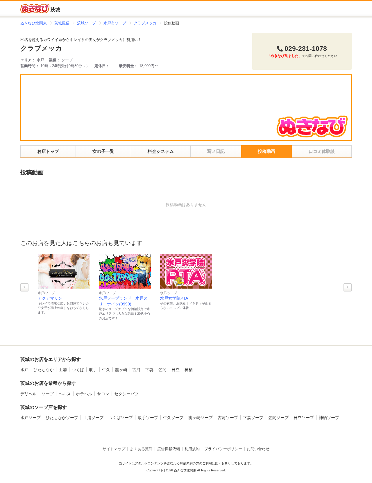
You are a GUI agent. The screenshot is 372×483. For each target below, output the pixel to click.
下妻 (149, 369)
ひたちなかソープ (62, 417)
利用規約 (192, 449)
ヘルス (65, 393)
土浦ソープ (93, 417)
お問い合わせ (258, 449)
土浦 (63, 369)
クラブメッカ (41, 48)
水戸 (24, 369)
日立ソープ (304, 417)
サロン (103, 393)
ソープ (48, 393)
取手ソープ (148, 417)
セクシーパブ (126, 393)
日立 (175, 369)
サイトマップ (114, 449)
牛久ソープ (173, 417)
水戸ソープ (30, 417)
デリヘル (28, 393)
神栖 (189, 369)
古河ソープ (228, 417)
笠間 (162, 369)
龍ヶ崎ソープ (200, 417)
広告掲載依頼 (168, 449)
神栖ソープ (329, 417)
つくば (78, 369)
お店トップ (48, 151)
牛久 (106, 369)
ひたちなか (43, 369)
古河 (136, 369)
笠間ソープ (278, 417)
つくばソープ (120, 417)
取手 (93, 369)
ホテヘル (84, 393)
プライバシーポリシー (223, 449)
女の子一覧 (103, 151)
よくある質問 (141, 449)
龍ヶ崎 (121, 369)
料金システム (161, 151)
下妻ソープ (253, 417)
